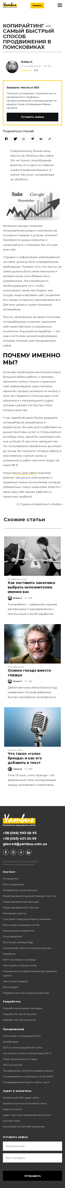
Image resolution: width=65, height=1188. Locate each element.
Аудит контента (12, 1109)
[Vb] (13, 852)
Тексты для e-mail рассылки (20, 965)
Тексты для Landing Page (18, 942)
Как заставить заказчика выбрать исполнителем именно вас (31, 587)
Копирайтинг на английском (20, 890)
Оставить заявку (32, 116)
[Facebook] (6, 138)
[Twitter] (15, 138)
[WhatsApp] (23, 138)
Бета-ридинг (10, 987)
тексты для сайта (24, 473)
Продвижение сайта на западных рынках (28, 1070)
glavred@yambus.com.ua (25, 844)
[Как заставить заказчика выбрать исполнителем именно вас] (32, 556)
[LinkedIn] (41, 138)
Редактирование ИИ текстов (21, 907)
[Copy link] (49, 138)
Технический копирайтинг (18, 930)
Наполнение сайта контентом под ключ (27, 948)
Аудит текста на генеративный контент (27, 1114)
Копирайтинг (11, 878)
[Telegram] (32, 138)
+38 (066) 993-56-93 (20, 833)
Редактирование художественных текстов (29, 895)
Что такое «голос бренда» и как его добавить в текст (25, 758)
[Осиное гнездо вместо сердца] (32, 644)
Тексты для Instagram (15, 981)
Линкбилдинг (11, 1041)
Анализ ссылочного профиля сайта (24, 1103)
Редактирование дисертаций (21, 901)
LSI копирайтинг (12, 936)
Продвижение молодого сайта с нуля (26, 1082)
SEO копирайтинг (13, 884)
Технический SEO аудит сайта (21, 1097)
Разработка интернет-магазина (22, 1008)
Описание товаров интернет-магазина (27, 919)
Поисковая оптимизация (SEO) (21, 1035)
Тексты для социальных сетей (21, 924)
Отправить (32, 1176)
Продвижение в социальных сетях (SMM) (28, 1076)
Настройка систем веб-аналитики (24, 1126)
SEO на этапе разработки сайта (22, 1047)
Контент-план (11, 1120)
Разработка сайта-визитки (19, 1019)
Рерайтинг (9, 953)
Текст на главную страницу (19, 959)
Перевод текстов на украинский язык (26, 992)
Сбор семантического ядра (20, 1059)
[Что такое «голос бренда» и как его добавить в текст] (32, 727)
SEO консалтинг (13, 1064)
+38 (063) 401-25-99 (19, 839)
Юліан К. (27, 61)
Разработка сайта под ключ (20, 1014)
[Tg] (21, 852)
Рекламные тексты (14, 913)
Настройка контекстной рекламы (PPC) (27, 1053)
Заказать (37, 5)
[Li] (28, 852)
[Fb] (6, 852)
